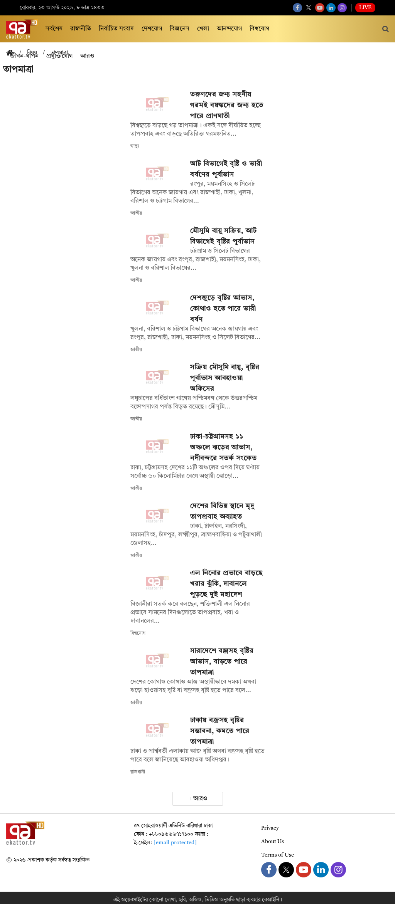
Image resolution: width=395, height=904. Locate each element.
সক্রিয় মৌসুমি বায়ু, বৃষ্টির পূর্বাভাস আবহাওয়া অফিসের (225, 378)
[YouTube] (319, 7)
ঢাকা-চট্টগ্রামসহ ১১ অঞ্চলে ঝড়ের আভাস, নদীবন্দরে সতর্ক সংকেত (223, 447)
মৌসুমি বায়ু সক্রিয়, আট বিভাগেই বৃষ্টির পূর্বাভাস (223, 236)
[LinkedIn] (331, 7)
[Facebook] (297, 7)
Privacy (270, 828)
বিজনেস (179, 29)
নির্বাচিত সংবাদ (116, 29)
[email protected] (175, 842)
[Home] (12, 53)
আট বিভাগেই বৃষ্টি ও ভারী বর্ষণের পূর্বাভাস (226, 169)
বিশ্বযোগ (259, 29)
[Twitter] (308, 7)
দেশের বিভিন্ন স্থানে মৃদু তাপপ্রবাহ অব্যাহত (222, 511)
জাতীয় (136, 213)
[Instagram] (342, 7)
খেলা (203, 29)
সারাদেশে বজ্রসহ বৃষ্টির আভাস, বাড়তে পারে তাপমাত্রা (222, 661)
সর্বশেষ (54, 29)
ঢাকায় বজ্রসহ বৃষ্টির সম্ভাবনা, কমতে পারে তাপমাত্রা (220, 731)
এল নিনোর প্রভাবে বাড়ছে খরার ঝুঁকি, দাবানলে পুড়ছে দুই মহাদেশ (226, 584)
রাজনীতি (80, 29)
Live (365, 7)
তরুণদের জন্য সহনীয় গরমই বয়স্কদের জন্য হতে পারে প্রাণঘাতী (226, 105)
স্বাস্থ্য (134, 146)
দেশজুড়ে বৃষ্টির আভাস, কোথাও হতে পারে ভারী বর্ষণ (223, 308)
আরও (200, 799)
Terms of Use (277, 855)
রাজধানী (137, 772)
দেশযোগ (152, 29)
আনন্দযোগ (229, 29)
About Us (272, 841)
